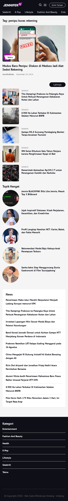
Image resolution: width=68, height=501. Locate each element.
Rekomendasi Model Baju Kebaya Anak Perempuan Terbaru (40, 250)
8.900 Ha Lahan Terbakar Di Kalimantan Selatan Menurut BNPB (41, 114)
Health (5, 443)
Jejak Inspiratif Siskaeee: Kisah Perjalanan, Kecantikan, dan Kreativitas (42, 212)
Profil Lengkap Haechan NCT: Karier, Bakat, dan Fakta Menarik (43, 231)
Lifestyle (29, 12)
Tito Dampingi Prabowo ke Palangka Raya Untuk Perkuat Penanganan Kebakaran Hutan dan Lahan (42, 96)
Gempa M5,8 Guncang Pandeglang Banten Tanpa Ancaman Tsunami (42, 133)
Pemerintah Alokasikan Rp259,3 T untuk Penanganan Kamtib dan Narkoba (41, 172)
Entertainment (9, 428)
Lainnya (57, 84)
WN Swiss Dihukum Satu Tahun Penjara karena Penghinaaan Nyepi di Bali (41, 153)
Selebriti (6, 12)
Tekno (10, 57)
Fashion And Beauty (47, 12)
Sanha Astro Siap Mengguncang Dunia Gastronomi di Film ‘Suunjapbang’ (40, 269)
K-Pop (18, 12)
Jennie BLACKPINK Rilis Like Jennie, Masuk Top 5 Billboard (43, 193)
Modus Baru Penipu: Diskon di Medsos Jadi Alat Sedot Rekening (32, 68)
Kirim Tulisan (57, 5)
